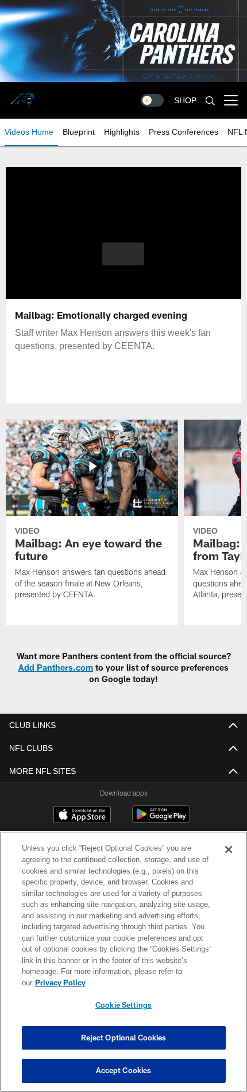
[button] (123, 253)
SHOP (185, 100)
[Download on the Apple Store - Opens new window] (82, 815)
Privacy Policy (149, 982)
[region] (123, 967)
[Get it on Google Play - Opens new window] (161, 820)
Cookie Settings (123, 1004)
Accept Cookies (124, 1070)
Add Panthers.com (55, 667)
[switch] (152, 100)
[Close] (228, 861)
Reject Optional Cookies (124, 1037)
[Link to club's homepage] (23, 96)
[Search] (210, 100)
